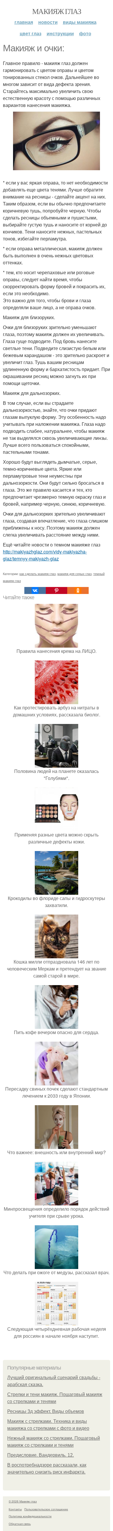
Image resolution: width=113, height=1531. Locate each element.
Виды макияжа (79, 22)
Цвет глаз (30, 33)
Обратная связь (20, 1524)
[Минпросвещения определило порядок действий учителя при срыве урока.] (56, 1201)
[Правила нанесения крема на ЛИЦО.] (56, 644)
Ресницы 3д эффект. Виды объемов (45, 1411)
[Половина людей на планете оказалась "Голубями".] (56, 764)
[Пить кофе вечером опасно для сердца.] (56, 1025)
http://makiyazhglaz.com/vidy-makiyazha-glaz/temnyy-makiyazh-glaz (45, 555)
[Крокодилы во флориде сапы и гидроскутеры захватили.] (56, 891)
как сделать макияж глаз (37, 573)
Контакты (15, 1509)
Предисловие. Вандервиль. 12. (40, 1455)
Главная (23, 22)
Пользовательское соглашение (46, 1509)
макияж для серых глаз (74, 573)
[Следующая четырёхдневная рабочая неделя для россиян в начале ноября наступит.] (56, 1322)
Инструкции (60, 33)
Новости (48, 22)
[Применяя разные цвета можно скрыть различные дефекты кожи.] (56, 827)
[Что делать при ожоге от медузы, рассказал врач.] (56, 1265)
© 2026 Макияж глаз (23, 1501)
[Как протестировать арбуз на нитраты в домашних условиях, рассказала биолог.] (56, 700)
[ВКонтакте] (35, 590)
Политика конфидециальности (30, 1516)
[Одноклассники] (78, 590)
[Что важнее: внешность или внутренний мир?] (56, 1145)
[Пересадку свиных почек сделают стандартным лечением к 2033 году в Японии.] (56, 1081)
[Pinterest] (56, 590)
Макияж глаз (56, 11)
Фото (85, 33)
